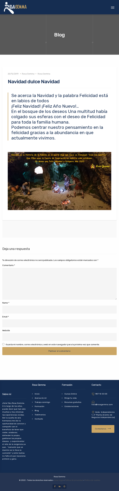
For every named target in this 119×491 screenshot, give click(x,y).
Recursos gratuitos (72, 402)
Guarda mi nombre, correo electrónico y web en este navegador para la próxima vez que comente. (53, 344)
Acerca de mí (41, 398)
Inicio (37, 394)
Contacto (39, 419)
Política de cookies (92, 480)
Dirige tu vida (70, 398)
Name (5, 303)
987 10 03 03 (101, 394)
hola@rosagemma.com (102, 405)
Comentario (8, 265)
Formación (39, 406)
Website (6, 330)
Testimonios (40, 415)
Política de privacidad (74, 480)
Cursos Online (70, 394)
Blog (37, 411)
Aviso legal (58, 480)
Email (4, 317)
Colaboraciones (71, 406)
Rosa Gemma (28, 74)
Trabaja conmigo (42, 402)
